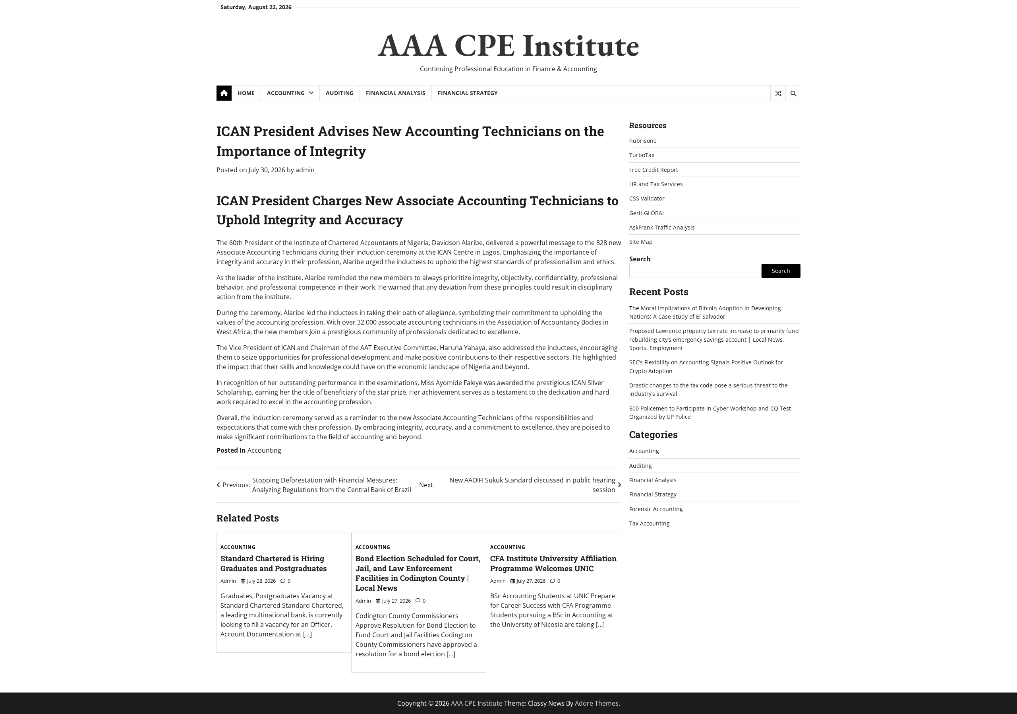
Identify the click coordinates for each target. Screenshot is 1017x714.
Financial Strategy (468, 93)
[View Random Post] (778, 93)
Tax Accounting (649, 523)
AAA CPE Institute (508, 44)
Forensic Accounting (656, 508)
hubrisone (643, 140)
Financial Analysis (395, 93)
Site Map (641, 241)
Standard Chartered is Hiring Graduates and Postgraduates (273, 563)
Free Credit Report (653, 169)
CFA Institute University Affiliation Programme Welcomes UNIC (553, 563)
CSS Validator (647, 198)
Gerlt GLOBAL (647, 212)
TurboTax (641, 155)
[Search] (792, 93)
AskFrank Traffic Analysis (662, 227)
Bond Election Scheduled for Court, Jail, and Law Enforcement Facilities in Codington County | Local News (418, 573)
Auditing (340, 93)
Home (246, 93)
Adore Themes (597, 703)
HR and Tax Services (656, 184)
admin (305, 169)
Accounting (286, 93)
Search (640, 258)
